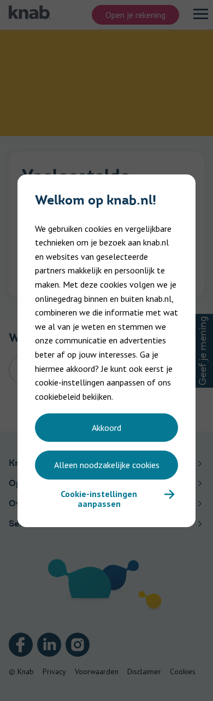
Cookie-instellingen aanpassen (99, 498)
